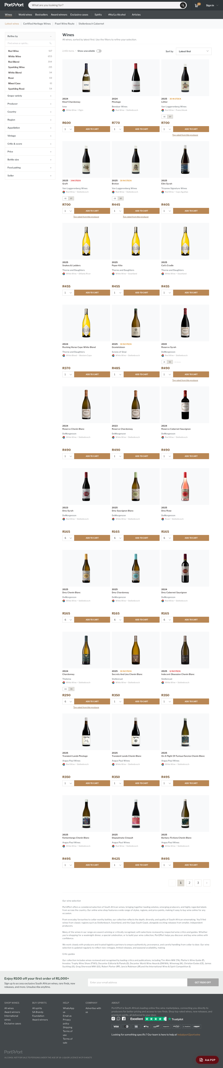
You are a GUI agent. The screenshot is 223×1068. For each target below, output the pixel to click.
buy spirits (39, 1002)
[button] (208, 51)
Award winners (12, 1012)
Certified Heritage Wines (37, 23)
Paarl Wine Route (64, 23)
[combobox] (105, 5)
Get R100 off (203, 982)
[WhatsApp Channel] (118, 1018)
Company (91, 1002)
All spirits (37, 1008)
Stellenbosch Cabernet (91, 23)
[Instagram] (113, 1018)
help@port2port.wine (188, 1034)
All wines (9, 1008)
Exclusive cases (12, 1023)
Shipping (67, 1027)
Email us (67, 1015)
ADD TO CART (92, 129)
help (66, 1002)
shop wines (11, 1002)
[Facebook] (123, 1018)
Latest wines (12, 23)
